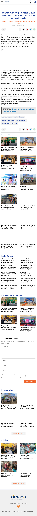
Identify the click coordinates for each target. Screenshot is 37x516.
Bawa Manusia (7, 117)
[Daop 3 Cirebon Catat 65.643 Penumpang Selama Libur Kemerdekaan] (9, 199)
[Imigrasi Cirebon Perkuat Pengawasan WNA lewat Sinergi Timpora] (9, 159)
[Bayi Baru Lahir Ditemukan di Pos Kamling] (9, 466)
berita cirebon (19, 117)
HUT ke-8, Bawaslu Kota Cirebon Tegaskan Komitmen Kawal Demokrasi (28, 246)
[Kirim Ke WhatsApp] (34, 29)
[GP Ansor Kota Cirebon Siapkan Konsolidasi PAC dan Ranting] (9, 141)
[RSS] (18, 506)
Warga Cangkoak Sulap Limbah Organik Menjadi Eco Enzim (9, 246)
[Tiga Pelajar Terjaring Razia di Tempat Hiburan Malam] (28, 466)
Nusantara (31, 21)
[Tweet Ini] (23, 29)
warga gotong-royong (9, 123)
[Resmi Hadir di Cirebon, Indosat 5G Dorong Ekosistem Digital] (28, 160)
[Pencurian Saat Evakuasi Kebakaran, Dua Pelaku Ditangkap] (28, 448)
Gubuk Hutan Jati (8, 120)
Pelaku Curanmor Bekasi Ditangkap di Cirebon (8, 456)
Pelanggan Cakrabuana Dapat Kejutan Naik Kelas (27, 226)
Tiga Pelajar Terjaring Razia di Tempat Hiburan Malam (27, 475)
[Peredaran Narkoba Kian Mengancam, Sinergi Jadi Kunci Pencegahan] (9, 416)
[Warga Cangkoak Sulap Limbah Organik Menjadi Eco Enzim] (9, 237)
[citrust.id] (7, 2)
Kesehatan (23, 21)
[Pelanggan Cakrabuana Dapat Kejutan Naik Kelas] (28, 218)
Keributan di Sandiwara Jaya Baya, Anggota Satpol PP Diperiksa (9, 226)
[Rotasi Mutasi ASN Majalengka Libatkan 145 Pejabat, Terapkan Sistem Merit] (28, 416)
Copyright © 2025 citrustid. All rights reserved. (17, 511)
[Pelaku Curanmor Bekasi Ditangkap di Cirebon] (9, 448)
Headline (16, 21)
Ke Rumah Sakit (21, 120)
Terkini (18, 23)
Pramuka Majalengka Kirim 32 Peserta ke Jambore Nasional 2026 (27, 406)
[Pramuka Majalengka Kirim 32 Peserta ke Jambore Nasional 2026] (28, 398)
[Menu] (2, 2)
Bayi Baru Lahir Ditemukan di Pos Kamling (7, 475)
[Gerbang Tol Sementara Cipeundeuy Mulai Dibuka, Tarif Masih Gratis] (28, 141)
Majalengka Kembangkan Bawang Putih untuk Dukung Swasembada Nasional (27, 188)
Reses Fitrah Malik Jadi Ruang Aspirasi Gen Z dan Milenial (27, 207)
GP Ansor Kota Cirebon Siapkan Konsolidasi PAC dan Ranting (9, 149)
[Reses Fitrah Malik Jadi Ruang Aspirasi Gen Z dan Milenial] (28, 199)
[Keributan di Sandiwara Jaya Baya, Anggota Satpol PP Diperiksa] (9, 218)
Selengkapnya (18, 433)
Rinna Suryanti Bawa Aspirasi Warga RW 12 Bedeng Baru (8, 188)
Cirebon (10, 21)
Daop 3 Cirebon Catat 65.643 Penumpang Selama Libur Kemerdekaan (8, 207)
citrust (4, 21)
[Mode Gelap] (30, 2)
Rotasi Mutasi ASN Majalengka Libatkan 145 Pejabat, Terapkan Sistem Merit (27, 425)
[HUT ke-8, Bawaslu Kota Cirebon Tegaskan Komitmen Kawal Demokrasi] (28, 237)
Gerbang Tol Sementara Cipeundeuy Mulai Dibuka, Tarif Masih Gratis (27, 149)
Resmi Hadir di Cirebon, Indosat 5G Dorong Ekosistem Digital (27, 168)
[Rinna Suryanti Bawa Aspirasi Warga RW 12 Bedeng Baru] (9, 179)
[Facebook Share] (20, 29)
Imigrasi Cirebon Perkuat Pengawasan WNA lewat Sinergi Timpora (8, 167)
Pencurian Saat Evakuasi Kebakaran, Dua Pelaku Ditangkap (27, 456)
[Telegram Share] (30, 29)
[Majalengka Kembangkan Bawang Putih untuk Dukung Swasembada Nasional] (28, 179)
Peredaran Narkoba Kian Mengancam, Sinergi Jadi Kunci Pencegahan (7, 425)
